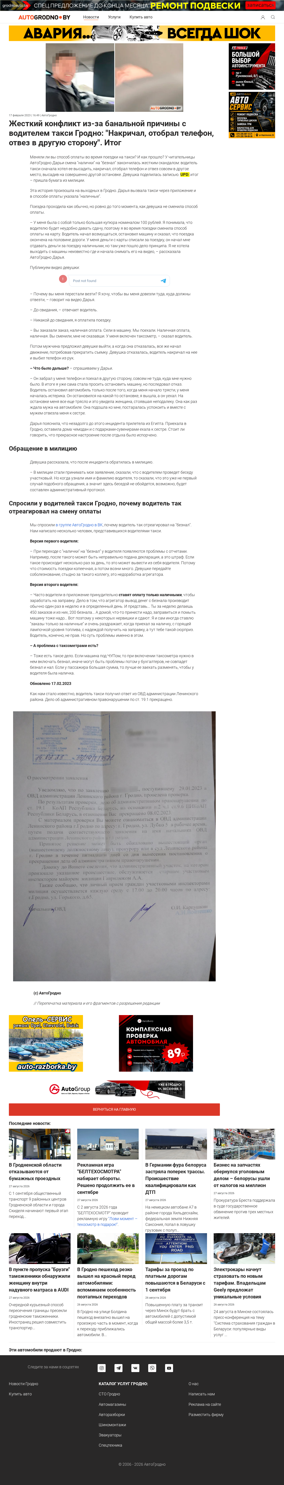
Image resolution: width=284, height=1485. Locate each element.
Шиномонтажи (112, 1424)
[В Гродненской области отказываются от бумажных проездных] (40, 1143)
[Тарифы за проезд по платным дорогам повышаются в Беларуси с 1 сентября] (176, 1248)
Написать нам (202, 1394)
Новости (91, 17)
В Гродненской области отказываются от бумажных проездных (35, 1171)
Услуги (114, 17)
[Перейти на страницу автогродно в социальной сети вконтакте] (135, 1368)
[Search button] (262, 17)
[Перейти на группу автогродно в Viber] (152, 1368)
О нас (194, 1383)
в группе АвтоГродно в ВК (79, 525)
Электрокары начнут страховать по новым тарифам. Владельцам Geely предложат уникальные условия (240, 1283)
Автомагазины (112, 1404)
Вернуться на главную (114, 1109)
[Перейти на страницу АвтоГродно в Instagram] (102, 1368)
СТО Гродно (109, 1394)
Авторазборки (112, 1414)
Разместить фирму (206, 1414)
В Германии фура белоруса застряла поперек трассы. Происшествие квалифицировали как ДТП (175, 1178)
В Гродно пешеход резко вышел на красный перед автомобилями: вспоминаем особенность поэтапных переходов (106, 1283)
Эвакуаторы (110, 1435)
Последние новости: (30, 1123)
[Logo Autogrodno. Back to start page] (44, 17)
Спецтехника (110, 1445)
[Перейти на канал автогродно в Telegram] (118, 1368)
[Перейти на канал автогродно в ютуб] (169, 1368)
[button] (262, 16)
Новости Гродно (23, 1383)
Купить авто (141, 17)
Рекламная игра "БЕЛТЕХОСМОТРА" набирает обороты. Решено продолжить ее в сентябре (106, 1178)
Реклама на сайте (205, 1404)
